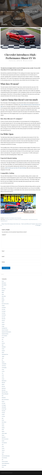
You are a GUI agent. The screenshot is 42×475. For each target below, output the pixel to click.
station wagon (4, 433)
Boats (3, 294)
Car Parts (3, 309)
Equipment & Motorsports (6, 331)
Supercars (3, 437)
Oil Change (4, 405)
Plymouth (3, 410)
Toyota (3, 448)
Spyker (3, 431)
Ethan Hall (20, 60)
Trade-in (3, 450)
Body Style (3, 11)
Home (2, 17)
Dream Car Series (10, 11)
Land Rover (4, 365)
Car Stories (4, 315)
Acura (3, 281)
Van (2, 459)
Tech (32, 11)
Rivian (3, 420)
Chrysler (3, 320)
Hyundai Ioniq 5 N (4, 220)
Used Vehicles (4, 457)
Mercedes (3, 390)
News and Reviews (25, 11)
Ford (2, 341)
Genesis (3, 343)
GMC (3, 345)
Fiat (2, 339)
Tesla (3, 446)
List (2, 373)
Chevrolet (6, 218)
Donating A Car (4, 328)
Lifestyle (18, 11)
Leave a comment (28, 60)
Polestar (3, 412)
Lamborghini (4, 363)
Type (3, 454)
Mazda (3, 384)
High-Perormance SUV (33, 219)
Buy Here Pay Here (5, 303)
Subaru (3, 435)
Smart (3, 429)
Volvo (3, 467)
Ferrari (3, 337)
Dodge (3, 326)
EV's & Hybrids (11, 218)
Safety (3, 425)
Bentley (3, 290)
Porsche (3, 416)
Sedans (3, 427)
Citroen (3, 322)
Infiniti (3, 352)
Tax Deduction (4, 442)
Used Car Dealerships (6, 455)
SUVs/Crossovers (17, 218)
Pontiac (3, 414)
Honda (3, 348)
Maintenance (4, 380)
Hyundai (3, 350)
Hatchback (4, 346)
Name (3, 251)
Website (3, 262)
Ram (2, 418)
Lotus (3, 375)
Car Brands (4, 307)
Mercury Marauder (5, 393)
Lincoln (3, 371)
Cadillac (3, 305)
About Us (36, 11)
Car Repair (3, 311)
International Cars (5, 354)
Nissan (3, 401)
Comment (4, 234)
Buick (3, 301)
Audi (2, 286)
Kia (2, 360)
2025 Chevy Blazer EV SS (10, 219)
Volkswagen (4, 465)
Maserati (3, 382)
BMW (3, 292)
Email (3, 256)
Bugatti (3, 299)
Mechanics (4, 388)
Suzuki (3, 440)
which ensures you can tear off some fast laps (15, 168)
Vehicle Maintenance (5, 463)
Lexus (3, 369)
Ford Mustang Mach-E (24, 219)
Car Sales (3, 313)
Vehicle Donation (5, 461)
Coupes (3, 324)
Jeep (3, 358)
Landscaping (4, 367)
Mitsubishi (4, 397)
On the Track (4, 408)
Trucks (3, 452)
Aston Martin (4, 284)
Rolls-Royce (4, 422)
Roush (3, 423)
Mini (2, 395)
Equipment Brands (5, 333)
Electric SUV (17, 219)
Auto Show (4, 288)
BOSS (3, 298)
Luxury (3, 378)
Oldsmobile (4, 407)
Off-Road (3, 403)
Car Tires (3, 316)
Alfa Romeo (4, 283)
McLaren (3, 386)
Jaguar (3, 356)
